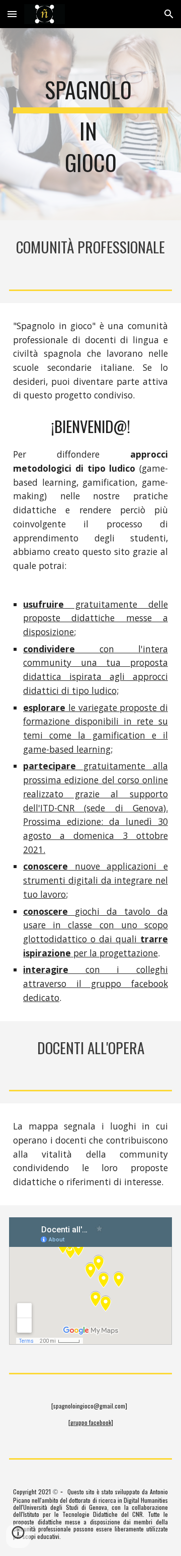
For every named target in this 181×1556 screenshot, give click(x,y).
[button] (12, 14)
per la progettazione (114, 953)
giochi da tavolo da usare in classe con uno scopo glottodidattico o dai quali (95, 925)
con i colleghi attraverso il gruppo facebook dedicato (95, 983)
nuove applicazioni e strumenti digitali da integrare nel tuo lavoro (95, 880)
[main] (90, 124)
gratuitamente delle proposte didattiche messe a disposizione (95, 618)
